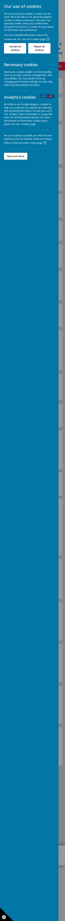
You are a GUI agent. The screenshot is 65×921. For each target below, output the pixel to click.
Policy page (36, 142)
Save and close (15, 156)
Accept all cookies (15, 48)
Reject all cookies (39, 48)
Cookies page (38, 39)
